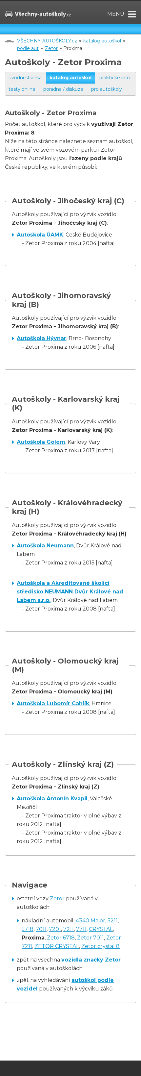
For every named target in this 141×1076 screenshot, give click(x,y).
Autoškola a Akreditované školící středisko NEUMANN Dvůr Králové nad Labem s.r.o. (70, 591)
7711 (81, 929)
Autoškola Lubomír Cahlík (53, 703)
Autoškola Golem (41, 442)
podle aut (28, 48)
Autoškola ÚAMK (40, 235)
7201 (55, 929)
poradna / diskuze (63, 89)
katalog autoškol (102, 41)
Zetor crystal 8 (100, 946)
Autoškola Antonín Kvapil (52, 798)
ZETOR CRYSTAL (56, 946)
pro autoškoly (106, 89)
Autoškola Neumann (45, 545)
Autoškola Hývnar (41, 338)
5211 (113, 920)
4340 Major (90, 920)
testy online (22, 89)
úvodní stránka (25, 78)
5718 (27, 929)
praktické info (114, 78)
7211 (68, 929)
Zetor (51, 48)
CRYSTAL (101, 929)
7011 (41, 929)
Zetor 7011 (90, 938)
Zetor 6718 (61, 938)
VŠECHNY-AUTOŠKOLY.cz (47, 41)
